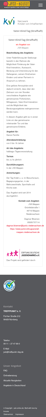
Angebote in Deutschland (14, 385)
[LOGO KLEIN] (19, 4)
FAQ (5, 370)
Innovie (6, 411)
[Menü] (39, 4)
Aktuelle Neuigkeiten (12, 380)
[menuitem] (39, 4)
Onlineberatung (10, 375)
